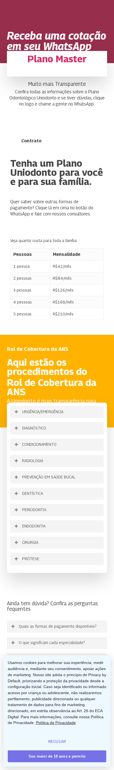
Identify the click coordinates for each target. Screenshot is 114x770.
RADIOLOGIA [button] (32, 460)
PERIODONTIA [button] (34, 509)
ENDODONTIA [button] (33, 526)
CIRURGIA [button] (30, 542)
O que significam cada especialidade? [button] (52, 642)
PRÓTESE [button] (30, 558)
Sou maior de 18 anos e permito (57, 756)
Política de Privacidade (56, 722)
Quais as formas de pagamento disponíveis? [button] (58, 626)
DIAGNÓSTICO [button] (34, 428)
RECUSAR (57, 742)
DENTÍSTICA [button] (32, 493)
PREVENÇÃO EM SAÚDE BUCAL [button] (48, 477)
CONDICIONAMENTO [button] (39, 444)
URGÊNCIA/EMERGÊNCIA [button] (42, 411)
